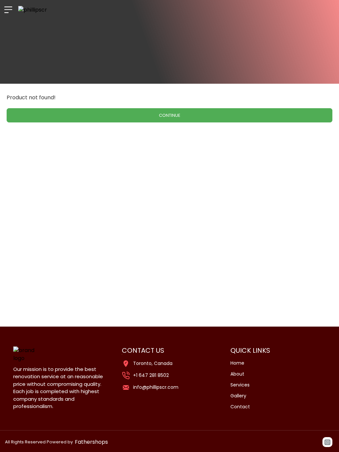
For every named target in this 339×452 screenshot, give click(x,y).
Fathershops (91, 442)
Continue (169, 115)
